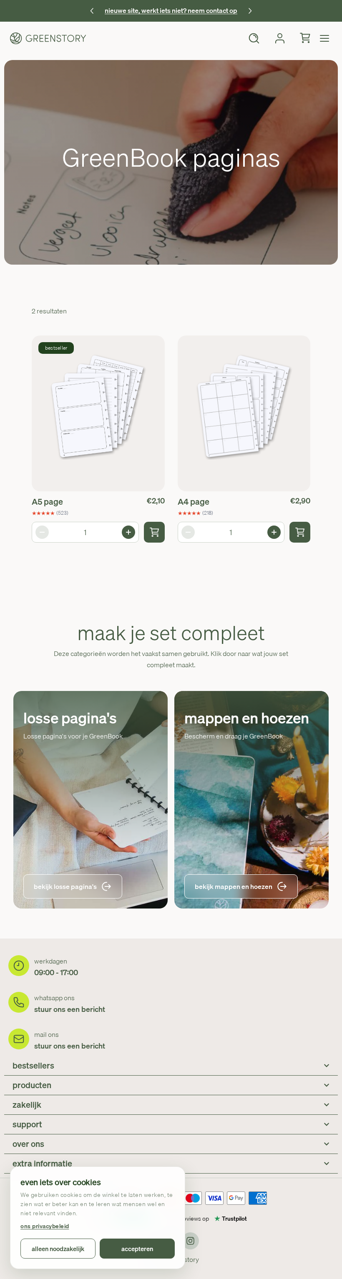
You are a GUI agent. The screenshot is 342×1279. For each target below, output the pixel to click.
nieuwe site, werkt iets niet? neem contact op (171, 10)
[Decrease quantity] (42, 532)
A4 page (193, 501)
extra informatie (42, 1163)
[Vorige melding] (92, 11)
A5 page (47, 501)
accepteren (137, 1249)
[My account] (280, 38)
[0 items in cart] (305, 38)
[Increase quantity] (128, 532)
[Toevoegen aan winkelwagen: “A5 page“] (154, 532)
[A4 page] (244, 413)
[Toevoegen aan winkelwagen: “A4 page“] (299, 532)
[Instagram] (190, 1240)
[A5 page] (98, 413)
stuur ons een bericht (69, 1009)
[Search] (254, 38)
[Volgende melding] (250, 11)
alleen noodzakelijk (58, 1249)
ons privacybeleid (44, 1226)
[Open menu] (324, 38)
